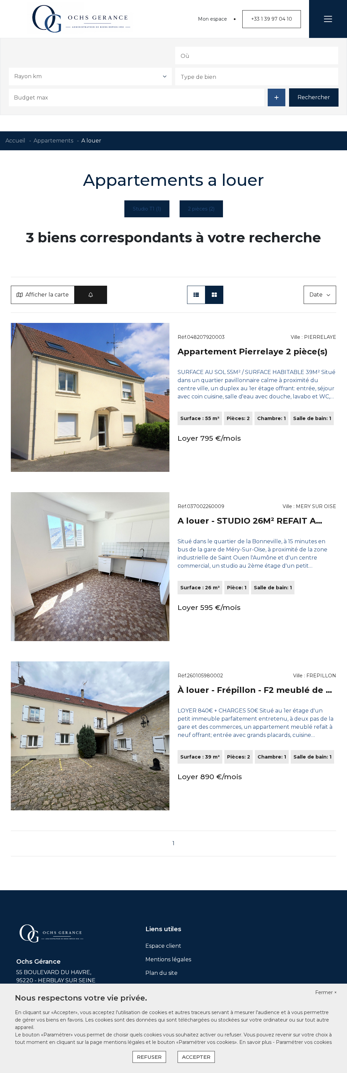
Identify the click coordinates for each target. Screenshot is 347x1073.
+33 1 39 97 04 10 (271, 19)
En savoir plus (256, 1042)
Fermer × (326, 992)
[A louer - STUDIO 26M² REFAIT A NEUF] (90, 566)
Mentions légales (168, 959)
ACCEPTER (196, 1057)
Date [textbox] (316, 294)
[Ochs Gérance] (81, 19)
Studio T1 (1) (147, 209)
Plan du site (161, 973)
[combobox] (256, 55)
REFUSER (149, 1057)
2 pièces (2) (201, 209)
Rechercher (314, 97)
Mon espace (212, 19)
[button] (196, 295)
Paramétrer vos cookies (304, 1042)
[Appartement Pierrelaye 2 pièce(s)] (90, 397)
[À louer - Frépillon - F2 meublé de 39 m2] (90, 735)
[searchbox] (214, 55)
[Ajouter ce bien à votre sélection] (160, 331)
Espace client (163, 946)
